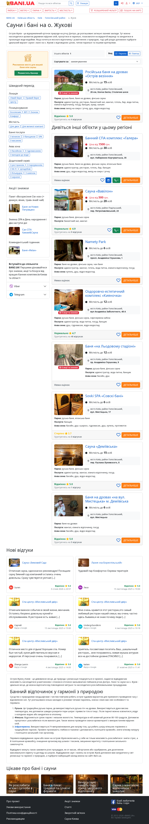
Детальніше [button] (130, 117)
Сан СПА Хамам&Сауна (30, 231)
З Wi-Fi (13, 169)
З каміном (30, 173)
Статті (68, 807)
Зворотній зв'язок (75, 813)
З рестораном (17, 165)
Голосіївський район (55, 17)
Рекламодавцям (15, 818)
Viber (17, 286)
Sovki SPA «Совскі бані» (104, 395)
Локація (84, 3)
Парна (36, 10)
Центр (13, 102)
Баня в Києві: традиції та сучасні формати (56, 788)
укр (138, 3)
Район (11, 10)
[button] (116, 3)
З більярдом (16, 173)
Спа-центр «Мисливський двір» (40, 601)
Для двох (14, 126)
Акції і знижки (72, 801)
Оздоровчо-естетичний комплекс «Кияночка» (104, 293)
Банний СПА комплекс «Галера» (111, 138)
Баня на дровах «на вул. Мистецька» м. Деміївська (106, 499)
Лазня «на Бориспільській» (106, 562)
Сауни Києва (72, 818)
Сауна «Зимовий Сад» (34, 562)
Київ (40, 17)
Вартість (49, 10)
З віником (15, 136)
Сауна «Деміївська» (101, 446)
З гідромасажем (33, 150)
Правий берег (32, 97)
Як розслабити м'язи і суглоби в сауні (20, 788)
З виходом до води (19, 154)
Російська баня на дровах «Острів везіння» (106, 73)
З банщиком (29, 136)
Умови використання (18, 807)
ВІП (26, 112)
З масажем (15, 140)
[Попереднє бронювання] (108, 180)
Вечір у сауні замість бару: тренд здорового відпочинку (90, 786)
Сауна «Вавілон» (99, 191)
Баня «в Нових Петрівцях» (30, 208)
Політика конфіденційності (21, 813)
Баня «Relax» (29, 250)
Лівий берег (16, 97)
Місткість (65, 10)
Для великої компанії (32, 126)
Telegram (19, 294)
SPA (40, 136)
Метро (23, 10)
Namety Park (95, 241)
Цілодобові (25, 169)
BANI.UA (10, 17)
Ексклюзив (15, 112)
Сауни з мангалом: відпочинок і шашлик (126, 788)
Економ (34, 112)
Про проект (13, 801)
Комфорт (14, 116)
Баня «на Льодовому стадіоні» (110, 346)
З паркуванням (34, 165)
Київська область (26, 17)
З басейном (16, 150)
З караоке (15, 177)
